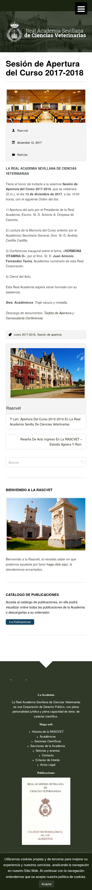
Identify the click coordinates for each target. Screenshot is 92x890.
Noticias (22, 154)
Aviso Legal (47, 764)
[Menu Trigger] (81, 8)
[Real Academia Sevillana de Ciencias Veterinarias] (46, 33)
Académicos (48, 736)
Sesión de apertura (49, 334)
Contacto (48, 755)
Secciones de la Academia (47, 746)
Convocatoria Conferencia (24, 318)
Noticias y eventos (48, 750)
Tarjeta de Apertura (57, 313)
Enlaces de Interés (48, 760)
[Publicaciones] (46, 811)
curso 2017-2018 (24, 334)
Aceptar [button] (47, 884)
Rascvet (22, 130)
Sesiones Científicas (47, 741)
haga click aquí (57, 564)
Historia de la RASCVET (48, 731)
